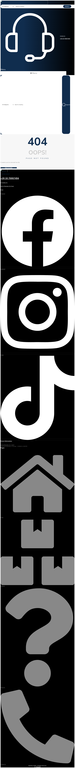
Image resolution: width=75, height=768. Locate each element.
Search (67, 6)
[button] (2, 69)
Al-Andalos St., (4, 182)
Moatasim (38, 766)
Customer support (5, 174)
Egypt (2, 190)
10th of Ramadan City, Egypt (7, 186)
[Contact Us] (30, 66)
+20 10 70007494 (65, 39)
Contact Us (62, 36)
